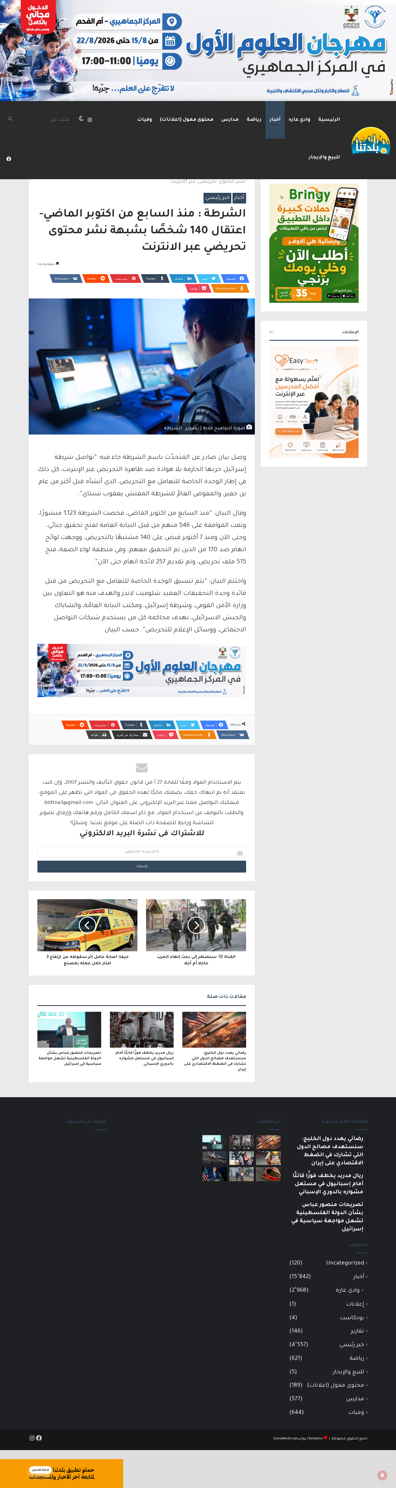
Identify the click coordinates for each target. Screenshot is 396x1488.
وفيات (144, 119)
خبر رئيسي (217, 198)
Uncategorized (345, 1263)
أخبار (275, 119)
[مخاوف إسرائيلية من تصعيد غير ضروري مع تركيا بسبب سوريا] (214, 1158)
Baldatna (315, 1439)
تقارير (357, 1331)
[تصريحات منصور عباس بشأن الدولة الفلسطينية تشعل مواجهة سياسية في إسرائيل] (69, 1030)
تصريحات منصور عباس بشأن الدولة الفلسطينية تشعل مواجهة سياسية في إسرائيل (70, 1058)
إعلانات (355, 1305)
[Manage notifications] (382, 1475)
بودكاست (352, 1318)
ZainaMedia (282, 1439)
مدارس (230, 119)
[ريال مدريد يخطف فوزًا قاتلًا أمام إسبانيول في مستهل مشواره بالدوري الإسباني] (142, 1030)
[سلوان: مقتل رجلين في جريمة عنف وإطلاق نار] (268, 1158)
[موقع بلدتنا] (371, 140)
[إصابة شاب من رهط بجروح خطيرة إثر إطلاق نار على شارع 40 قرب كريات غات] (268, 1174)
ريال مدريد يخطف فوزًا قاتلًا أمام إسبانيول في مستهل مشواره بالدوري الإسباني (144, 1058)
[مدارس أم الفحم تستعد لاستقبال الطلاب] (241, 1174)
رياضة (254, 119)
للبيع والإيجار (324, 157)
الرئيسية (329, 119)
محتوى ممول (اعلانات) (186, 119)
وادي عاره (299, 119)
